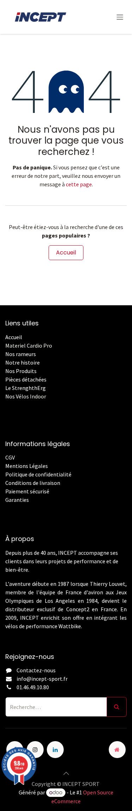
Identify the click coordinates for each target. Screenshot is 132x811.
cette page (79, 184)
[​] (5, 508)
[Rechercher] (117, 707)
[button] (66, 773)
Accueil (66, 252)
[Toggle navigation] (120, 17)
